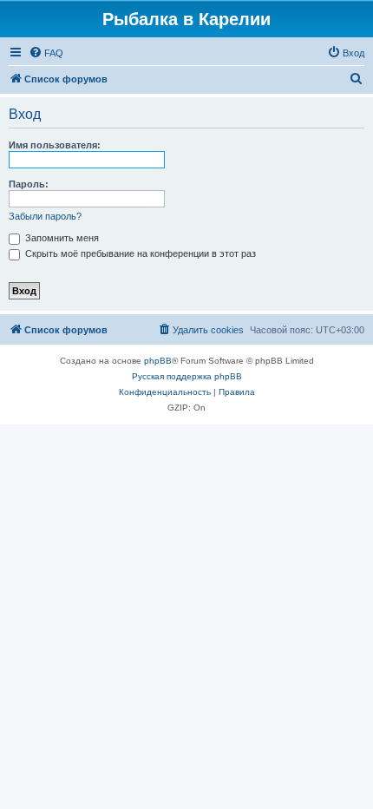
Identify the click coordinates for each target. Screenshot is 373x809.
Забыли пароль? (45, 216)
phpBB (158, 360)
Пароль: (29, 184)
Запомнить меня (61, 238)
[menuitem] (46, 53)
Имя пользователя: (55, 145)
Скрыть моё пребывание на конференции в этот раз (139, 253)
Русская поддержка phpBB (187, 376)
